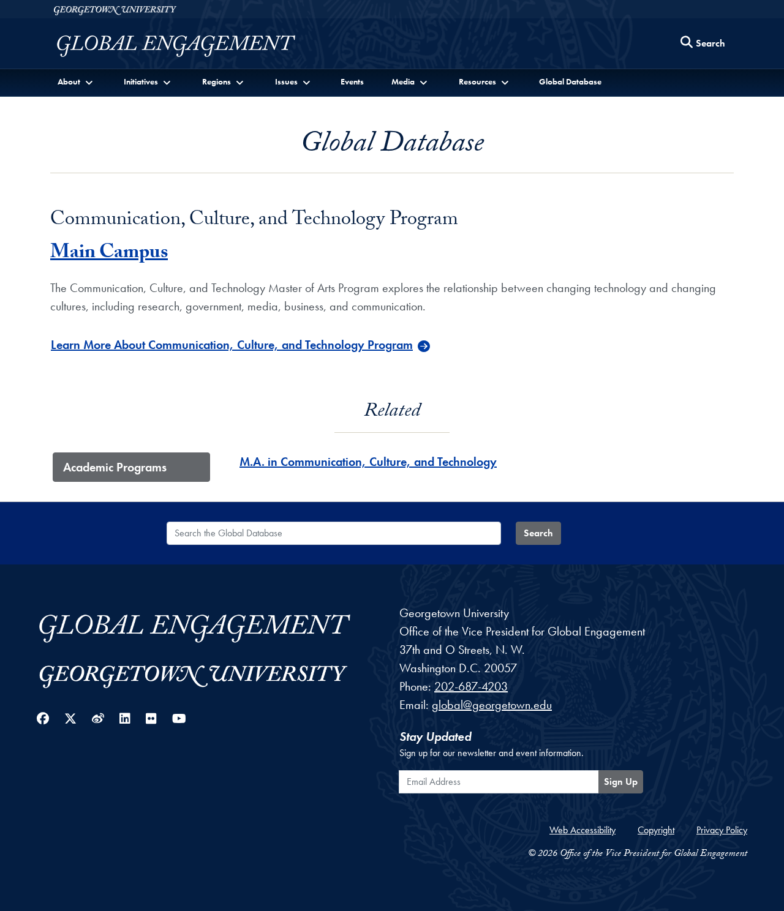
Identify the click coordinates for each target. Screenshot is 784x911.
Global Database (570, 81)
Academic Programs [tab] (115, 467)
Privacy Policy (721, 829)
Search (538, 533)
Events (352, 81)
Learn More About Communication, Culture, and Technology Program (232, 345)
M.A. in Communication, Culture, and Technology (368, 462)
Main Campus (109, 254)
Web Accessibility (582, 829)
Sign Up (621, 781)
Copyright (656, 829)
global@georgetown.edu (492, 705)
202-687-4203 (471, 686)
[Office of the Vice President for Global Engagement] (188, 46)
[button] (76, 81)
